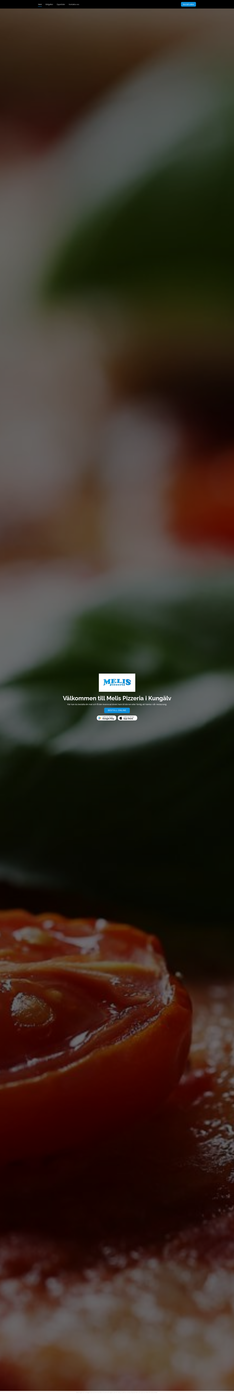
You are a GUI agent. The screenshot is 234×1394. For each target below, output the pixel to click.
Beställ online (188, 4)
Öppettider (61, 4)
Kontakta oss (74, 4)
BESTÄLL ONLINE (117, 710)
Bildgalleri (49, 4)
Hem (40, 4)
